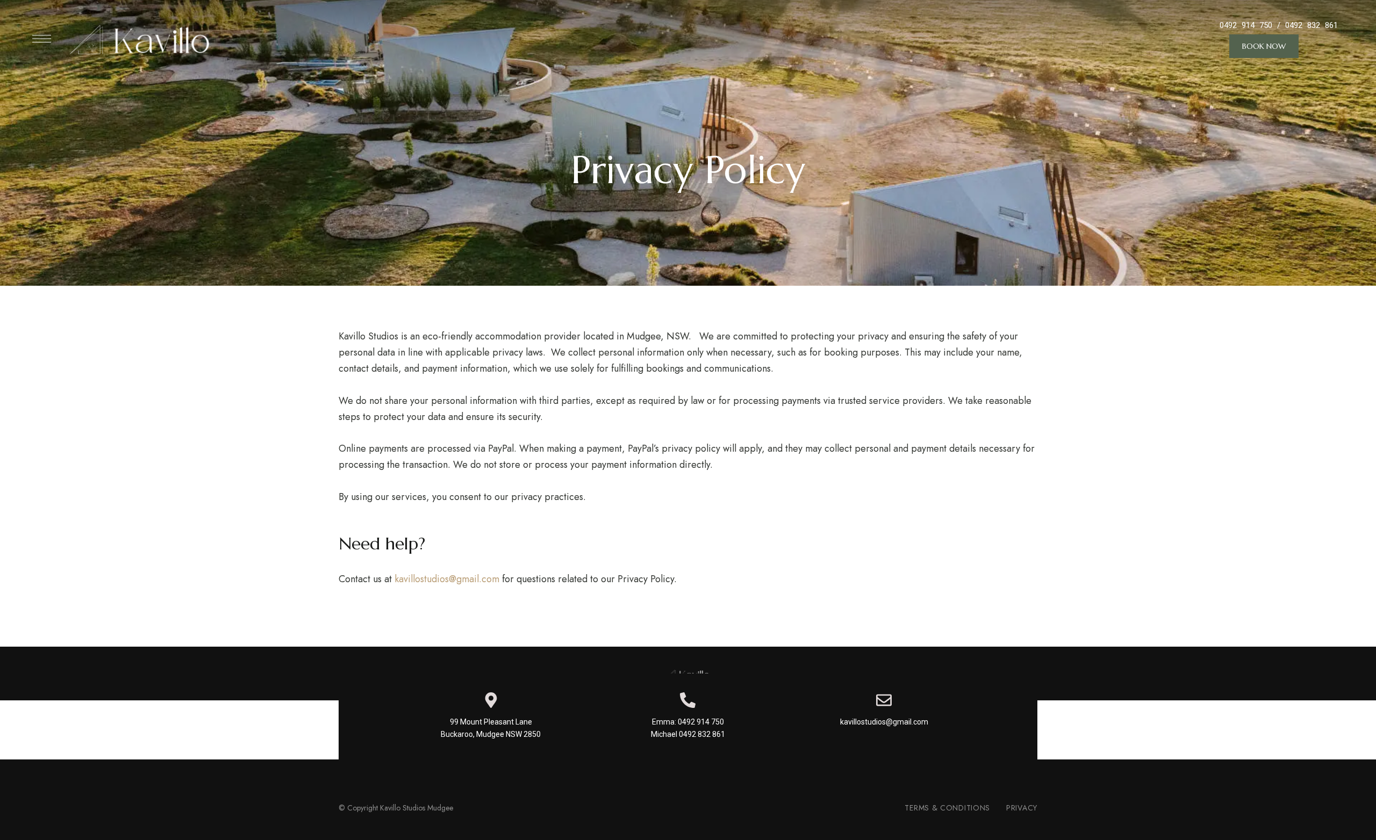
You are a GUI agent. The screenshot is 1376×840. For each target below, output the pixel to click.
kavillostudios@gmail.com (447, 579)
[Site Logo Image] (142, 38)
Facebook (688, 767)
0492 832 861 (1311, 25)
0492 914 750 (1246, 25)
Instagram (662, 767)
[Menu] (41, 38)
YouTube (714, 767)
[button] (1264, 46)
